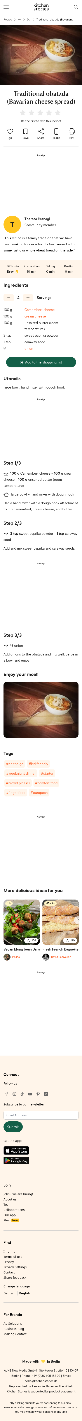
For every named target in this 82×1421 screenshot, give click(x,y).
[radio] (22, 112)
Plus (10, 1220)
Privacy (8, 1262)
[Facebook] (6, 1094)
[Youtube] (30, 1094)
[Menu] (6, 7)
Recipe (7, 19)
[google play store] (41, 1161)
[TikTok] (22, 1094)
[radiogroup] (41, 113)
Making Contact (14, 1334)
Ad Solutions (12, 1323)
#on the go (14, 763)
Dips (29, 20)
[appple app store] (41, 1151)
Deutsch (9, 1293)
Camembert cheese (39, 309)
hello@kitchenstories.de (41, 1381)
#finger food (15, 792)
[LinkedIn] (46, 1094)
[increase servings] (28, 297)
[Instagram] (14, 1094)
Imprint (9, 1251)
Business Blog (13, 1329)
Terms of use (12, 1257)
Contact (9, 1272)
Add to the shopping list (43, 362)
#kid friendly (38, 763)
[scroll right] (78, 920)
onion (28, 348)
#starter (47, 773)
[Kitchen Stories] (41, 6)
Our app (9, 1215)
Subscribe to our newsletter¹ (24, 1104)
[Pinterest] (38, 1094)
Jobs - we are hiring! (18, 1194)
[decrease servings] (8, 297)
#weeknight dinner (21, 773)
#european (39, 792)
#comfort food (46, 783)
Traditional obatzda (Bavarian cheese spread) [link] (54, 20)
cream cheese (35, 316)
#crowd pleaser (18, 783)
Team (7, 1204)
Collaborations (14, 1210)
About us (10, 1199)
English (24, 1293)
